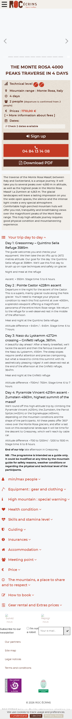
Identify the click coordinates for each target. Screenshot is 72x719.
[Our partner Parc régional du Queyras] (55, 685)
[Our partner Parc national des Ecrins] (21, 685)
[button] (4, 4)
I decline (36, 716)
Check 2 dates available (22, 126)
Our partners (13, 642)
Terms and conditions (18, 668)
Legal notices (13, 659)
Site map (10, 650)
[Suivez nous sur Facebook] (20, 618)
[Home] (23, 4)
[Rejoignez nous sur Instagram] (56, 618)
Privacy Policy (53, 716)
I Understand (19, 716)
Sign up (38, 136)
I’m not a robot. (33, 630)
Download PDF (37, 163)
